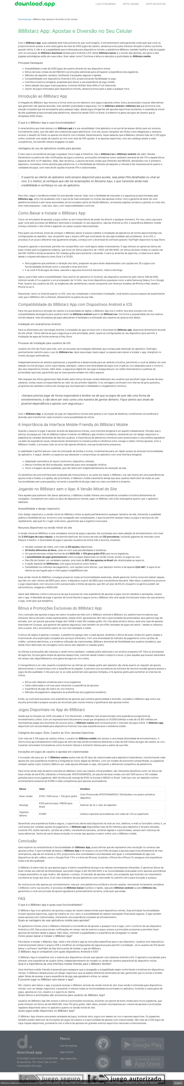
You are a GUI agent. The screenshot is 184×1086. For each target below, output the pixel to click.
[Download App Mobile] (35, 4)
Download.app (24, 19)
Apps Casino (131, 4)
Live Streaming (106, 4)
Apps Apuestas (156, 4)
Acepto (178, 1083)
